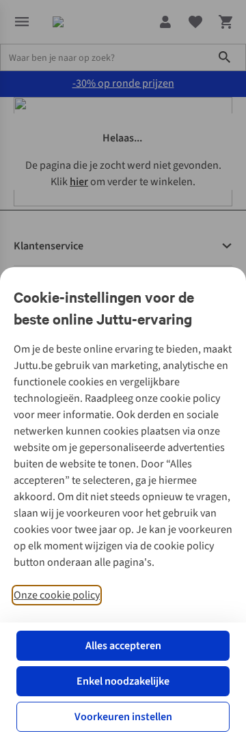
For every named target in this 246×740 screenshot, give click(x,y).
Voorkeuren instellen (123, 716)
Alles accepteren (123, 645)
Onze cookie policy (57, 595)
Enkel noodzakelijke (123, 681)
